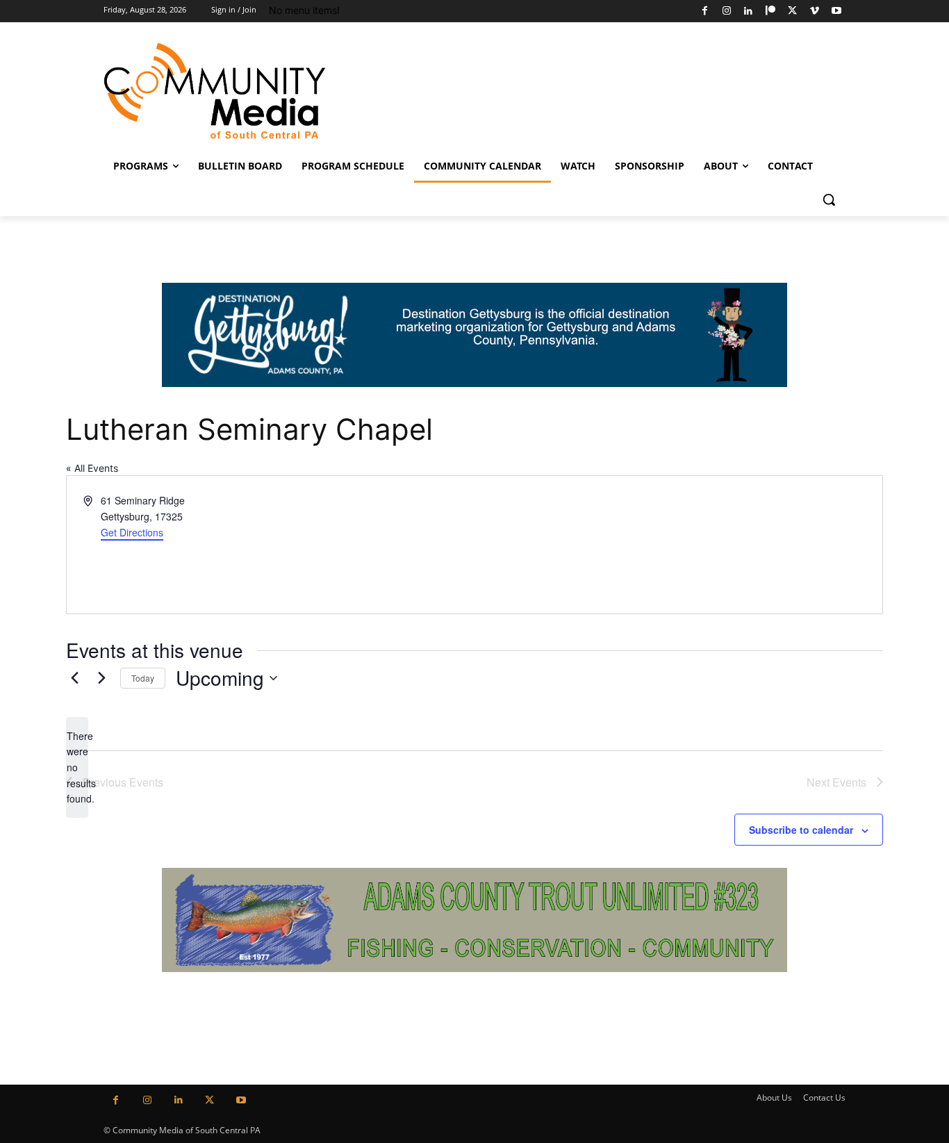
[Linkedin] (748, 11)
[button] (828, 199)
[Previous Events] (74, 678)
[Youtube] (836, 11)
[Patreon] (770, 11)
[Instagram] (726, 11)
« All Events (92, 468)
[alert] (77, 767)
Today (142, 678)
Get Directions (132, 532)
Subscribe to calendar (801, 830)
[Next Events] (101, 678)
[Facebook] (704, 11)
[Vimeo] (814, 11)
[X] (792, 11)
